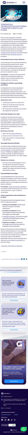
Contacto (16, 414)
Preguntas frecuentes (5, 414)
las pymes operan (16, 54)
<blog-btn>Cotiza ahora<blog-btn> (12, 246)
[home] (10, 2)
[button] (22, 2)
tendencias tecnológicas (8, 52)
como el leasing (5, 150)
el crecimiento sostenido (14, 240)
